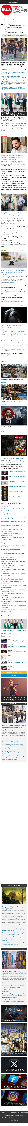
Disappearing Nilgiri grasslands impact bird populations (13, 908)
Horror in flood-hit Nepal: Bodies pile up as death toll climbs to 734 (12, 119)
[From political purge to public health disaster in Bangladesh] (14, 392)
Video (3, 432)
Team (8, 1112)
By (22, 379)
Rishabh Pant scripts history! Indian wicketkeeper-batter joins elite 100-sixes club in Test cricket (13, 233)
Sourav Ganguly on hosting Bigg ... (16, 492)
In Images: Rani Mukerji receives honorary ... (16, 668)
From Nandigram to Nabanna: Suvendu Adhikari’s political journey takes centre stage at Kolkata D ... (13, 89)
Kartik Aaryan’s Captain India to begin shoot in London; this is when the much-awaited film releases (14, 171)
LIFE (2, 306)
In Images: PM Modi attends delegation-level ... (14, 630)
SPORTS (3, 193)
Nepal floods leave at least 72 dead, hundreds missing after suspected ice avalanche (12, 939)
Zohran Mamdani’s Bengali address (11, 465)
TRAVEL (4, 949)
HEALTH (3, 251)
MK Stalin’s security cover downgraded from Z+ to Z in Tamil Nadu (13, 84)
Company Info (19, 1119)
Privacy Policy (24, 1112)
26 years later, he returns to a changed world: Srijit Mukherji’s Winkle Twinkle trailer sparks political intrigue (13, 177)
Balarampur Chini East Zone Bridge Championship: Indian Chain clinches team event (13, 244)
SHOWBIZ (4, 136)
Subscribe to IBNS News (14, 672)
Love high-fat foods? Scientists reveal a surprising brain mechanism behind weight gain (13, 291)
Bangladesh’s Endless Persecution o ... (11, 379)
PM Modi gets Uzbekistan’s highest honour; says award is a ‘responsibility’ (13, 115)
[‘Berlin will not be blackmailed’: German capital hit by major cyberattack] (14, 315)
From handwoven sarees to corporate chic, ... (17, 647)
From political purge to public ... (10, 401)
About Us (3, 1112)
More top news (6, 69)
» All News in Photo (6, 633)
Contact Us (14, 1114)
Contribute (14, 675)
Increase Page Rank (14, 1120)
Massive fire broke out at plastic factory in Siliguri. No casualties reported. (12, 467)
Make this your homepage (13, 2)
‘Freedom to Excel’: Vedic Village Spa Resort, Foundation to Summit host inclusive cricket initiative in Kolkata (13, 239)
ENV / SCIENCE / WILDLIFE (11, 885)
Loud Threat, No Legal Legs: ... (9, 427)
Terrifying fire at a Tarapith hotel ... (16, 471)
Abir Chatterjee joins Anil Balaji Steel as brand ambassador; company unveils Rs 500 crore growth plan (14, 746)
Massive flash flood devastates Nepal (13, 458)
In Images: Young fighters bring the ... (17, 641)
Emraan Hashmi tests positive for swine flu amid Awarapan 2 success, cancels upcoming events (12, 158)
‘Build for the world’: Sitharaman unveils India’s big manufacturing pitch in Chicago (14, 727)
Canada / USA (5, 507)
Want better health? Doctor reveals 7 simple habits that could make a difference (13, 272)
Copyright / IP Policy (10, 1119)
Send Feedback (22, 1114)
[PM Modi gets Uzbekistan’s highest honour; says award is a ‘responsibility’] (14, 102)
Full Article (7, 166)
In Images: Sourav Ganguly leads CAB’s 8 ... (17, 657)
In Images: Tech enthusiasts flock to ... (17, 662)
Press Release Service (9, 1115)
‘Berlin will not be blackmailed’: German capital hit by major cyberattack (11, 327)
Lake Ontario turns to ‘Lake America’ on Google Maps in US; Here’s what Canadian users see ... (14, 73)
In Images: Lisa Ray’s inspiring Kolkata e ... (17, 652)
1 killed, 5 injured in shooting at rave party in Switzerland (13, 80)
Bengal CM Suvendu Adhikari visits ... (17, 486)
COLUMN (4, 382)
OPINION (3, 404)
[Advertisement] (14, 823)
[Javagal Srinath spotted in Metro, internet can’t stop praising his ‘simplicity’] (14, 202)
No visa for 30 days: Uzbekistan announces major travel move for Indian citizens (14, 973)
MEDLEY (3, 362)
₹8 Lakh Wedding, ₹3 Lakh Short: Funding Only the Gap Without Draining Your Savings (13, 752)
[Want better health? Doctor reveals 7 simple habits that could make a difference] (14, 260)
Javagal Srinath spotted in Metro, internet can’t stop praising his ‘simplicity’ (12, 215)
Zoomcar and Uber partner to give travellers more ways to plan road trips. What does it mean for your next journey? (14, 995)
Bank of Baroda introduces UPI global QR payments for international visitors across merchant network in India (13, 758)
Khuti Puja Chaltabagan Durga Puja (16, 476)
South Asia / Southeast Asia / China (12, 579)
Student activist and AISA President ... (17, 481)
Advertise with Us (15, 1112)
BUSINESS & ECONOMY (9, 704)
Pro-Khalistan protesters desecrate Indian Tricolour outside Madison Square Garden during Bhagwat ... (13, 64)
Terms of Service (6, 1114)
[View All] (24, 69)
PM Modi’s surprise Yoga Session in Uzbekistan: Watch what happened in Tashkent (13, 76)
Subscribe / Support (19, 1115)
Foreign (3, 543)
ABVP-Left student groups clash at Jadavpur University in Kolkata (13, 462)
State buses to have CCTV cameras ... (16, 497)
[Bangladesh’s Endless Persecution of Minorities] (14, 371)
